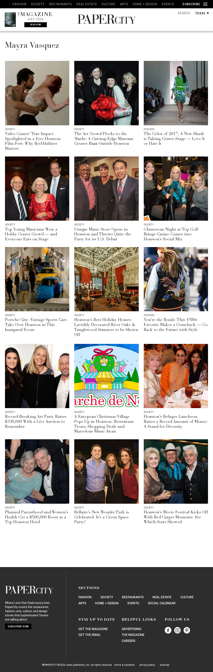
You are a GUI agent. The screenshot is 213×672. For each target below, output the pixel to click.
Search (184, 13)
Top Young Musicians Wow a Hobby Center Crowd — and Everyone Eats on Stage (31, 235)
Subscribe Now (18, 626)
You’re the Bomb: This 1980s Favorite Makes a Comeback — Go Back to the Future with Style (176, 325)
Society (38, 4)
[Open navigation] (205, 4)
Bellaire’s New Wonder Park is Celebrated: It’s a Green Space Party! (101, 517)
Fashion (19, 4)
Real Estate (87, 4)
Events (168, 4)
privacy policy (147, 664)
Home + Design (145, 4)
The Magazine (133, 635)
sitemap (164, 664)
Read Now (35, 24)
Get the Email (89, 635)
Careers (128, 641)
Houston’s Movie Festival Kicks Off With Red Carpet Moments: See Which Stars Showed (176, 517)
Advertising (131, 629)
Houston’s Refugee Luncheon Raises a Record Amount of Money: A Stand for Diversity (176, 422)
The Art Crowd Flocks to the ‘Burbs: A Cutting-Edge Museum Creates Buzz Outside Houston (103, 139)
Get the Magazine (93, 629)
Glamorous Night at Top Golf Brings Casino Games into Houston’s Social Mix (171, 235)
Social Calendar (162, 603)
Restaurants (60, 4)
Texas (200, 13)
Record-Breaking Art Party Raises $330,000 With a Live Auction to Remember (35, 422)
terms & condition (124, 664)
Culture (108, 4)
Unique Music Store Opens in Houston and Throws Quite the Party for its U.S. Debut (102, 235)
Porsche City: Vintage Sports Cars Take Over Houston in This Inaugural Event (36, 325)
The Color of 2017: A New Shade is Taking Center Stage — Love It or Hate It (174, 139)
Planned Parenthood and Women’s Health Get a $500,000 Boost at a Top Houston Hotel (36, 517)
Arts (124, 4)
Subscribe (191, 4)
